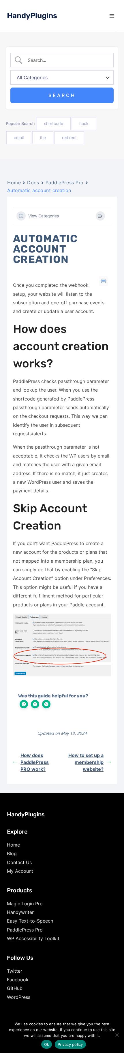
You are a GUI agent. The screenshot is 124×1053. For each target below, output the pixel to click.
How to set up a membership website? (86, 762)
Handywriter (20, 912)
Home (14, 182)
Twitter (14, 971)
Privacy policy (70, 1044)
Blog (12, 853)
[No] (117, 1035)
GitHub (14, 988)
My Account (20, 871)
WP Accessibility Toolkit (33, 938)
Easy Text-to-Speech (30, 921)
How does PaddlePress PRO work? (34, 762)
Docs (33, 182)
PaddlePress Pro (65, 182)
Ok (46, 1044)
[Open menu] (111, 15)
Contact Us (19, 862)
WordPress (18, 997)
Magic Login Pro (25, 903)
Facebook (18, 979)
